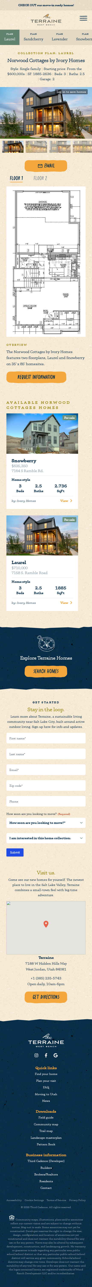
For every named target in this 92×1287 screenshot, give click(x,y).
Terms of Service (56, 1200)
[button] (46, 924)
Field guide (46, 1117)
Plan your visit (46, 1080)
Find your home (46, 1074)
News (46, 1100)
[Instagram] (36, 1055)
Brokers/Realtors (46, 1174)
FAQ (46, 1087)
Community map (46, 1124)
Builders (46, 1167)
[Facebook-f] (46, 1055)
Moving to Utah (46, 1094)
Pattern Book (46, 1144)
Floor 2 (40, 179)
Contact (46, 1188)
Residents (46, 1181)
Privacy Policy (77, 1200)
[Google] (55, 1055)
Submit (15, 852)
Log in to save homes (71, 91)
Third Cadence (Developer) (46, 1161)
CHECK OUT (27, 5)
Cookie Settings (34, 1200)
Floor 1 (16, 179)
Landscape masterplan (46, 1137)
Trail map (46, 1131)
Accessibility (14, 1200)
